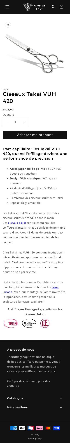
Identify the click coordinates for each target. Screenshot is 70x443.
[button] (7, 7)
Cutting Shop (35, 438)
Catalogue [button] (15, 398)
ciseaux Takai (17, 222)
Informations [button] (17, 407)
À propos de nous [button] (20, 349)
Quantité (8, 114)
